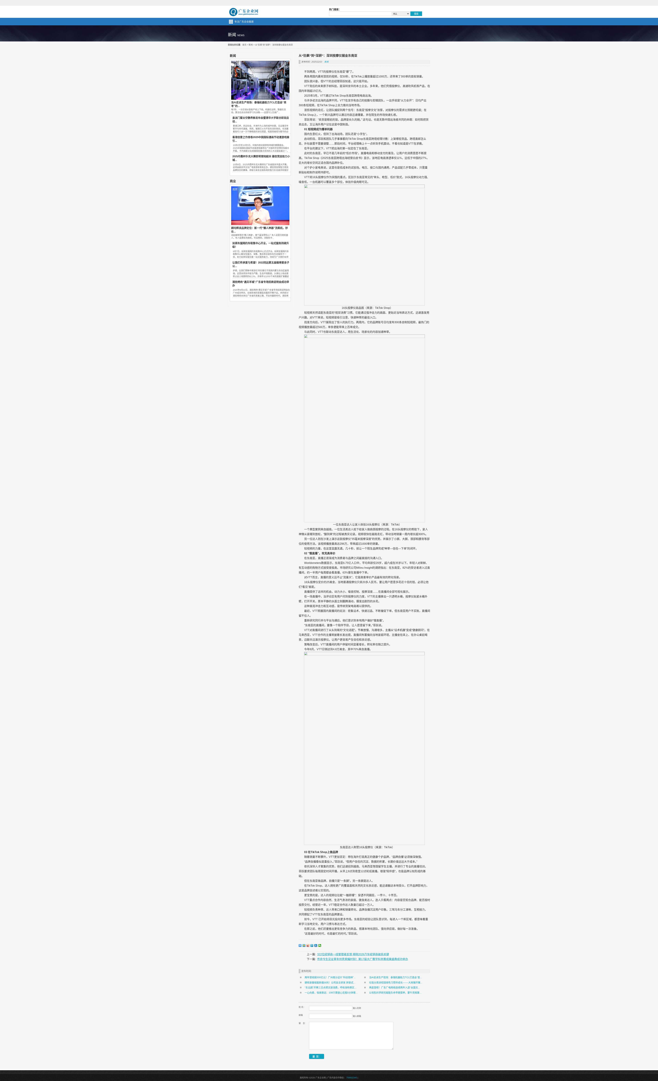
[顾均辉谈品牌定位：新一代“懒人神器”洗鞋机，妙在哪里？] (260, 224)
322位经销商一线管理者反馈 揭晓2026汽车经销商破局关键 (353, 954)
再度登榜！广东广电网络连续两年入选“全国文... (394, 987)
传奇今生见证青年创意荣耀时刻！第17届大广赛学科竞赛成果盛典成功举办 (362, 959)
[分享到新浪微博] (308, 945)
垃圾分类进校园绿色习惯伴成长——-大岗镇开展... (395, 982)
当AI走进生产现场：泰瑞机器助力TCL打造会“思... (395, 977)
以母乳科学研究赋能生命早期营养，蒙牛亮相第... (395, 992)
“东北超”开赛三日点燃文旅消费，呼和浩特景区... (330, 987)
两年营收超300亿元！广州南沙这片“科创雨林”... (330, 977)
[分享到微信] (319, 945)
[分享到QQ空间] (304, 945)
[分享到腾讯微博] (311, 945)
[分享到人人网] (315, 945)
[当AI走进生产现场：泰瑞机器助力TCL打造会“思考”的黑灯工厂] (260, 98)
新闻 (251, 45)
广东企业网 (244, 12)
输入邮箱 (357, 1016)
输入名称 (357, 1008)
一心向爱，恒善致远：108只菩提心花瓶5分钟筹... (331, 992)
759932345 (351, 1078)
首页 (244, 45)
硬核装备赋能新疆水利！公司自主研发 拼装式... (330, 982)
